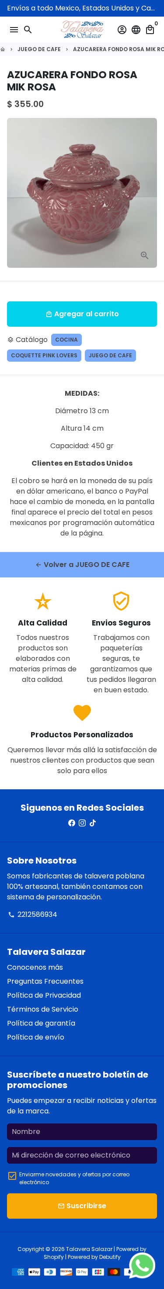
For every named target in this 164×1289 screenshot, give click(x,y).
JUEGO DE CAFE (39, 49)
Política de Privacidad (44, 995)
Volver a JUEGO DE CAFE (82, 565)
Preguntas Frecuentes (45, 981)
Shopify (54, 1257)
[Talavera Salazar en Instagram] (82, 823)
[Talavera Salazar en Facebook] (71, 823)
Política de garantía (41, 1023)
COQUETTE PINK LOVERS (44, 355)
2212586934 (32, 914)
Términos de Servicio (42, 1009)
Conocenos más (35, 967)
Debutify (110, 1257)
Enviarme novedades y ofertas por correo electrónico (74, 1178)
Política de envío (35, 1037)
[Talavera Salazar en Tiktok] (92, 823)
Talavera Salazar (89, 1249)
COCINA (66, 339)
